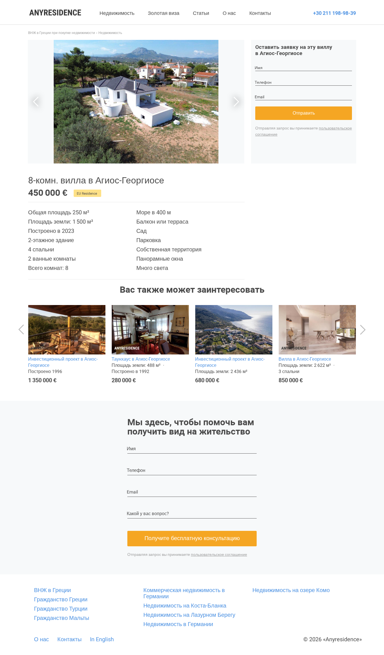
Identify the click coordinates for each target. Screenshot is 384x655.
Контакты (260, 13)
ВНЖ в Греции (52, 590)
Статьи (201, 13)
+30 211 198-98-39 (334, 13)
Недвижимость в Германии (178, 624)
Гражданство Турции (60, 608)
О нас (229, 13)
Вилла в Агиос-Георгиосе (305, 359)
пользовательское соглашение (219, 554)
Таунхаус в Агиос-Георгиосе (141, 359)
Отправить (304, 113)
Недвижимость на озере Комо (291, 590)
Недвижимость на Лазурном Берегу (189, 614)
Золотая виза (163, 13)
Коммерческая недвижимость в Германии (184, 593)
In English (102, 639)
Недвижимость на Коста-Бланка (184, 605)
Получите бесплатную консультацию (192, 538)
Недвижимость (117, 13)
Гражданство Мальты (61, 618)
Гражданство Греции (60, 599)
